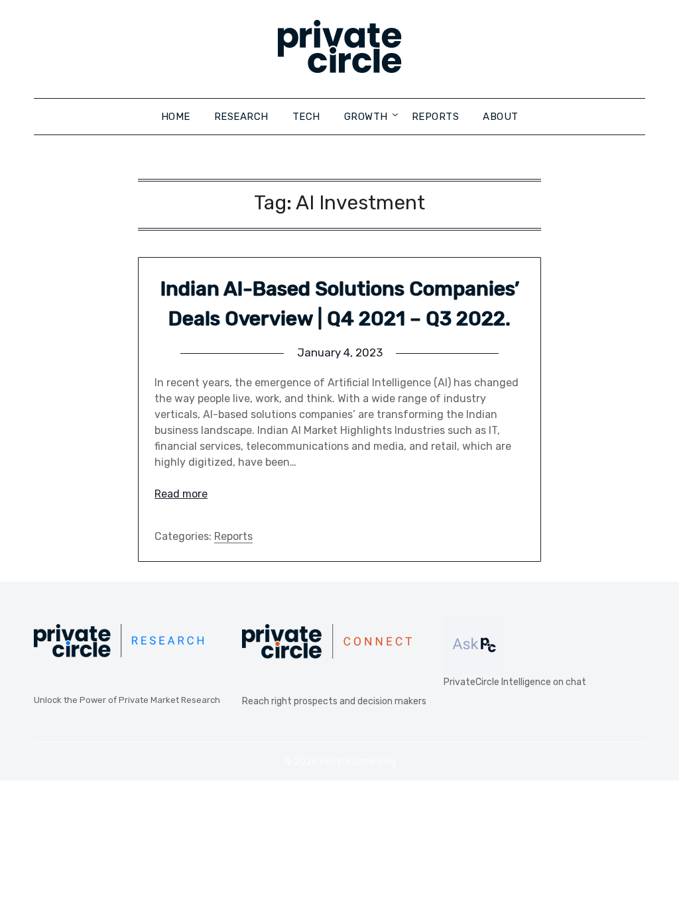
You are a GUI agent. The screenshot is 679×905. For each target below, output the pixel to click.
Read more (181, 494)
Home (175, 117)
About (501, 117)
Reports (436, 117)
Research (241, 117)
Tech (306, 117)
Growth (366, 117)
